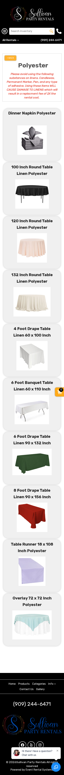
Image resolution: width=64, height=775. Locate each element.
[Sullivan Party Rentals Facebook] (22, 745)
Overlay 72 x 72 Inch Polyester (32, 601)
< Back (10, 58)
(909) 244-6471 (51, 40)
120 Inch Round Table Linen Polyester (32, 224)
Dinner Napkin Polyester (32, 113)
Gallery (40, 689)
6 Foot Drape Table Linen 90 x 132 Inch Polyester (32, 439)
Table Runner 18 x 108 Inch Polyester (32, 547)
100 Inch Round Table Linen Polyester (32, 170)
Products (24, 683)
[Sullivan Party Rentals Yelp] (31, 745)
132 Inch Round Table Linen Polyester (32, 278)
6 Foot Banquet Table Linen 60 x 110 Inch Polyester (32, 385)
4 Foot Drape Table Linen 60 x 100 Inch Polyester (32, 331)
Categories (39, 683)
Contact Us (26, 689)
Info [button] (51, 683)
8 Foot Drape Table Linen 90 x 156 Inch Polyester (32, 493)
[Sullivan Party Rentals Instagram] (40, 745)
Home (12, 683)
